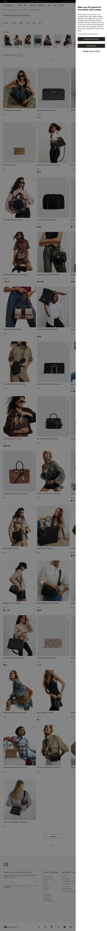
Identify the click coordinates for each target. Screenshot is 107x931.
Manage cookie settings (91, 51)
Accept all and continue (91, 39)
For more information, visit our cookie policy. (88, 33)
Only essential (91, 45)
